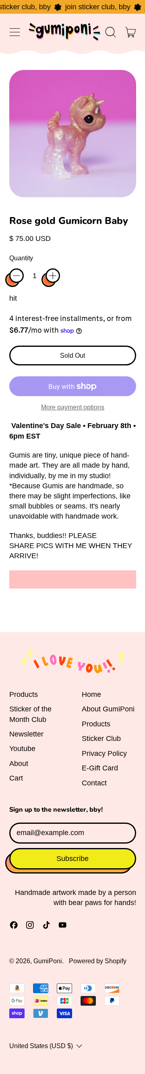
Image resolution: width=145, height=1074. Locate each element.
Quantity (21, 258)
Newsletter (26, 734)
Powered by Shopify (97, 960)
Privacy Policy (104, 753)
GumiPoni (47, 960)
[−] (16, 275)
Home (91, 694)
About (18, 764)
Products (23, 694)
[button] (111, 32)
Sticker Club (101, 738)
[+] (53, 275)
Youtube (22, 749)
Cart (16, 778)
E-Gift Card (100, 768)
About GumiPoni (108, 709)
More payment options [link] (72, 407)
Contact (94, 783)
